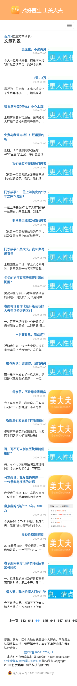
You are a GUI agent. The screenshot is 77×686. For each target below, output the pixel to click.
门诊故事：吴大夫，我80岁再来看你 (24, 251)
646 (52, 620)
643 (30, 620)
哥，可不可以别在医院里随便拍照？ (24, 451)
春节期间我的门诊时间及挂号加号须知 (24, 565)
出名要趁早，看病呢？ (30, 334)
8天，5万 (40, 77)
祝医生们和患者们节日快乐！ (26, 420)
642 (23, 620)
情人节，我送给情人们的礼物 (26, 591)
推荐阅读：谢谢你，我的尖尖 (26, 363)
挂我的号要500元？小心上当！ (25, 106)
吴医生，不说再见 (34, 49)
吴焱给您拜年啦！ (34, 534)
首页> (8, 36)
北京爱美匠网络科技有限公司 (22, 661)
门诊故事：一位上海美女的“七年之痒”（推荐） (25, 194)
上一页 (13, 620)
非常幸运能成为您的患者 (29, 220)
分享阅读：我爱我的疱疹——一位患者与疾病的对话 (24, 479)
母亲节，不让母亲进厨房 (29, 391)
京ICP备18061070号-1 (38, 652)
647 (60, 620)
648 (67, 620)
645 (45, 620)
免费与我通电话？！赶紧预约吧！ (24, 137)
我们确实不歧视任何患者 (29, 163)
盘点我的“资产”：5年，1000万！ (23, 508)
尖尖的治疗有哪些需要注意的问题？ (24, 279)
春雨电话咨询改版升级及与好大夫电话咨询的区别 (24, 308)
